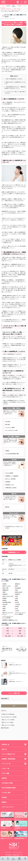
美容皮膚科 (8, 5)
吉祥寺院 (17, 606)
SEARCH (21, 3)
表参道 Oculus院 (18, 592)
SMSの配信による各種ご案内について (14, 855)
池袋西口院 (17, 594)
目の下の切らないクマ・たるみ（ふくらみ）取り (14, 527)
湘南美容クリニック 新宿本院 (14, 559)
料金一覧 (4, 749)
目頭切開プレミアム (9, 484)
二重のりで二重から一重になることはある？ (21, 650)
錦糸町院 (4, 600)
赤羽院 (4, 606)
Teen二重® (7, 421)
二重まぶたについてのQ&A (7, 725)
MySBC (25, 859)
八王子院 (17, 610)
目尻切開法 (7, 481)
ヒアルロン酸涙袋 (9, 472)
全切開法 (7, 450)
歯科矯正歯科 (13, 6)
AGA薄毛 (19, 5)
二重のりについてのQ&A (7, 722)
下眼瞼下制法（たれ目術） (11, 487)
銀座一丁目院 (5, 588)
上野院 (16, 598)
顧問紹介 (4, 802)
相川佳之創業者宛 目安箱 (8, 788)
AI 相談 (18, 3)
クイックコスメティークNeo (11, 430)
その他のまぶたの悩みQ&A (7, 714)
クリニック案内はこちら (8, 754)
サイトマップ (8, 852)
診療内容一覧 (5, 744)
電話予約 (13, 859)
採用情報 (4, 797)
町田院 (4, 610)
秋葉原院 (4, 598)
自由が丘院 (5, 604)
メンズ (24, 5)
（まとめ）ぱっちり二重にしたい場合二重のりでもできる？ (15, 92)
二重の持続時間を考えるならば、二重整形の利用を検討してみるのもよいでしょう (15, 87)
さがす (8, 859)
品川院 (16, 596)
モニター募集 (5, 773)
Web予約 (19, 859)
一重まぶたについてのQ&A (7, 719)
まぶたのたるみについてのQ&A (8, 717)
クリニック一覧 (6, 763)
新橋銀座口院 (5, 590)
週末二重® (7, 424)
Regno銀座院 (18, 588)
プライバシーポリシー (18, 852)
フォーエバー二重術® (10, 427)
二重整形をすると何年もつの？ (15, 664)
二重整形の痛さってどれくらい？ (15, 681)
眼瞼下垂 (7, 507)
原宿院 (4, 592)
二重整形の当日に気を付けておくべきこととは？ (17, 674)
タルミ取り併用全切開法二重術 (12, 453)
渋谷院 (16, 590)
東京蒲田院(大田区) (7, 602)
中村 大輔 (10, 573)
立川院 (16, 608)
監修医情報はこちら (14, 552)
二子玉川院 (17, 604)
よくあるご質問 (6, 792)
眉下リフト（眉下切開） (10, 478)
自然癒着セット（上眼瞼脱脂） (12, 475)
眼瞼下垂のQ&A (5, 727)
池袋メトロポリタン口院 (8, 596)
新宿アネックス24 (6, 585)
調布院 (4, 608)
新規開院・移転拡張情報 (8, 759)
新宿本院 (4, 583)
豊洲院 (16, 600)
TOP (3, 5)
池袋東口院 (5, 594)
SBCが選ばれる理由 (7, 783)
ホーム (2, 859)
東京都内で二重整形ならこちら (10, 620)
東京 (8, 628)
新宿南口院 (17, 583)
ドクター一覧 (5, 768)
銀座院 (16, 585)
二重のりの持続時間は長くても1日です (13, 78)
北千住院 (17, 602)
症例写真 (4, 778)
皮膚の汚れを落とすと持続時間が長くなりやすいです (15, 83)
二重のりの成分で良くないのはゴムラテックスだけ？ (7, 650)
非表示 (15, 76)
